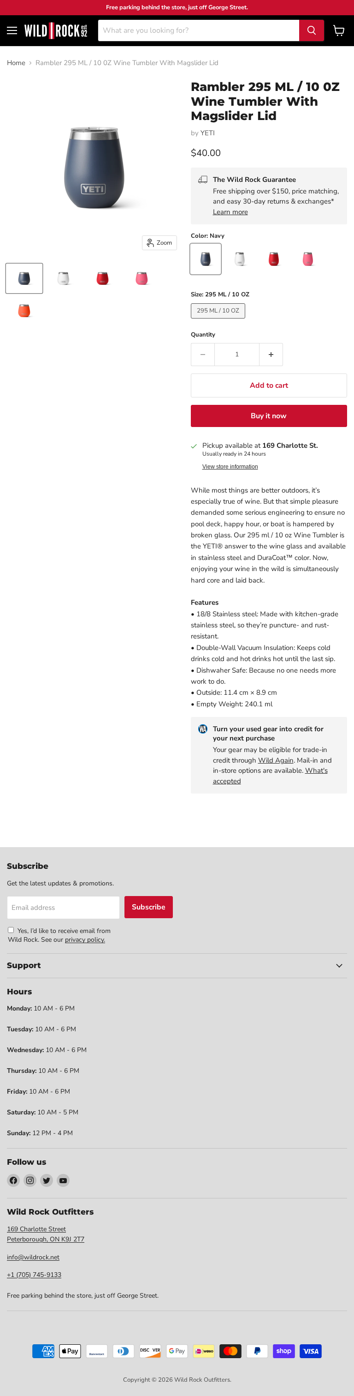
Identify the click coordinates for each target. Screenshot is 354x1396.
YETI (208, 133)
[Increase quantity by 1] (271, 354)
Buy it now (269, 416)
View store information (230, 466)
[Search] (311, 30)
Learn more (230, 212)
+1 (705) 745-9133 (34, 1274)
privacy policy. (85, 939)
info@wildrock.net (33, 1257)
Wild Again (276, 760)
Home (16, 63)
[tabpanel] (55, 30)
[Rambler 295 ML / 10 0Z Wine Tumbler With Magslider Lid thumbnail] (24, 278)
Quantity (203, 334)
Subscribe (148, 907)
